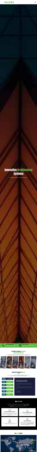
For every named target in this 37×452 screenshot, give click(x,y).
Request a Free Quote (25, 344)
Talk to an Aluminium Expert (9, 344)
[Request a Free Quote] (20, 345)
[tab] (7, 379)
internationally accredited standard (27, 424)
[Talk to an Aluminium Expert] (3, 345)
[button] (35, 2)
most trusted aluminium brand (20, 375)
